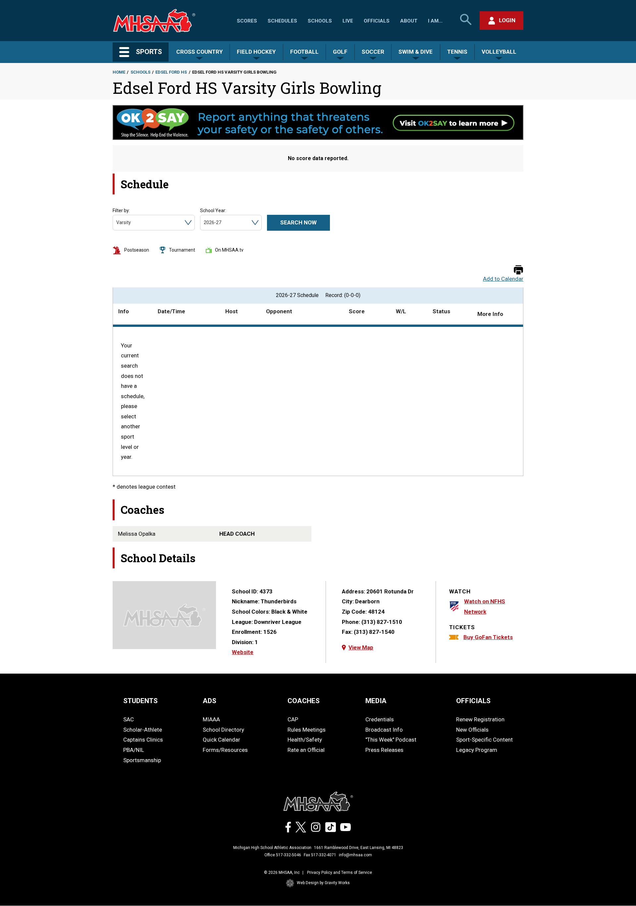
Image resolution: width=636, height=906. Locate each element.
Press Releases (384, 750)
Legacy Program (476, 750)
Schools (320, 21)
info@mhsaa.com (355, 855)
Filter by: (121, 210)
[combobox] (116, 222)
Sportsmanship (142, 760)
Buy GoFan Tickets (488, 637)
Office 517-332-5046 (282, 855)
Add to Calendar (503, 279)
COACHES (304, 701)
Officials (377, 21)
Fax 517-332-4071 (320, 855)
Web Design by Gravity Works (323, 882)
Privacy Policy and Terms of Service (339, 872)
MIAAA (211, 719)
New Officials (472, 729)
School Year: (213, 210)
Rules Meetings (307, 729)
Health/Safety (305, 739)
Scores (247, 21)
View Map (360, 647)
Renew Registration (480, 719)
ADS (209, 701)
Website (242, 652)
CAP (293, 719)
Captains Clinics (143, 739)
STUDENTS (140, 701)
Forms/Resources (225, 750)
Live (348, 21)
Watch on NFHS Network (484, 606)
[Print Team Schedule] (518, 270)
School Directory (223, 729)
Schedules (282, 21)
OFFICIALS (473, 701)
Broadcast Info (384, 729)
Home (119, 72)
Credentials (379, 719)
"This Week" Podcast (390, 739)
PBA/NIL (133, 750)
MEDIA (376, 701)
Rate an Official (306, 750)
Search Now (298, 222)
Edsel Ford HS (171, 72)
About (408, 21)
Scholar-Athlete (142, 729)
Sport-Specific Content (484, 739)
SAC (128, 719)
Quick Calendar (221, 739)
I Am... (435, 21)
